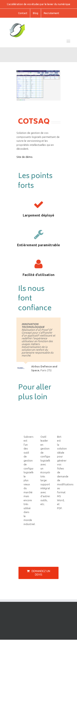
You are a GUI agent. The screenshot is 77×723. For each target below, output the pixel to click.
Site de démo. (24, 156)
